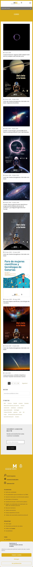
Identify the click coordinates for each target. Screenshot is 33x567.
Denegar (16, 559)
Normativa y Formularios (12, 499)
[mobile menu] (30, 3)
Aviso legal (8, 523)
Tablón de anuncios (11, 510)
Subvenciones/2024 (10, 483)
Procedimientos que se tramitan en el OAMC (17, 494)
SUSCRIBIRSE (11, 448)
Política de (10, 528)
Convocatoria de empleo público (12, 479)
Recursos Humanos (11, 508)
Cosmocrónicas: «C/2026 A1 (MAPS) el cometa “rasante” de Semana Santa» (14, 376)
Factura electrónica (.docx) (12, 512)
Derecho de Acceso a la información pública (17, 497)
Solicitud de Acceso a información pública (16, 501)
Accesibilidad (9, 531)
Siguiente (24, 383)
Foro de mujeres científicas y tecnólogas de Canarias (16, 302)
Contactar (8, 539)
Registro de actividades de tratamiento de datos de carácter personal (16, 504)
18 (18, 383)
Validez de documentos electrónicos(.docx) (17, 515)
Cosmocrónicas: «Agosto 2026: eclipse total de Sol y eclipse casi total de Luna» (16, 55)
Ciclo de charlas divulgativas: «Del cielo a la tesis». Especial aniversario (16, 102)
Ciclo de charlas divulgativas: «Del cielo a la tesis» (16, 178)
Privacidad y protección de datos (14, 526)
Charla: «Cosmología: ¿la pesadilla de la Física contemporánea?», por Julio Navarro (16, 131)
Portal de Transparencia (11, 476)
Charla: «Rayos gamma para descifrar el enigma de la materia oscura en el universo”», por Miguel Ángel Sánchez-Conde (15, 207)
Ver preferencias (16, 563)
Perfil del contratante (11, 492)
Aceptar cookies (16, 555)
